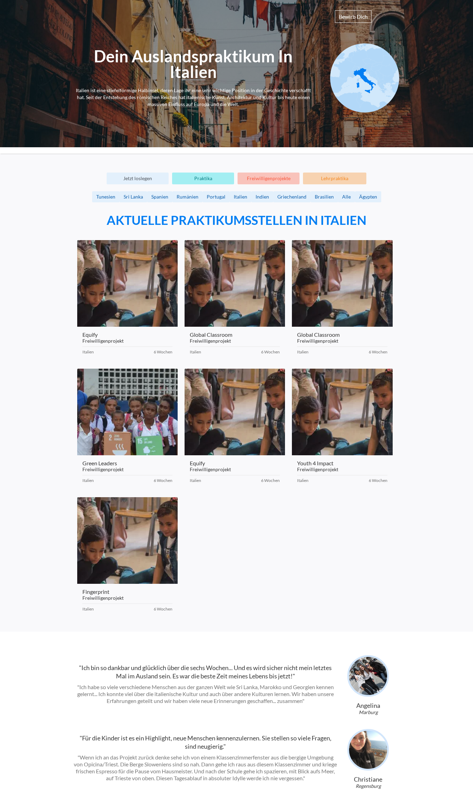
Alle (346, 197)
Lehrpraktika (334, 178)
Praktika (203, 178)
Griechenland (291, 197)
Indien (262, 197)
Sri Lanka (133, 197)
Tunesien (105, 197)
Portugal (216, 197)
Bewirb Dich (353, 16)
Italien (240, 197)
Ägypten (368, 197)
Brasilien (324, 197)
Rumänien (187, 197)
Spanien (159, 197)
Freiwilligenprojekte (269, 178)
